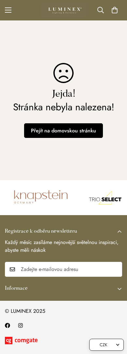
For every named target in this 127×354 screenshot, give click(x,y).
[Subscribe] (115, 269)
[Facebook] (7, 325)
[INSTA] (20, 325)
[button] (114, 10)
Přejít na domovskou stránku (63, 130)
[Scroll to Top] (115, 319)
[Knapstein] (40, 197)
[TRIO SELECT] (104, 197)
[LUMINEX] (63, 10)
